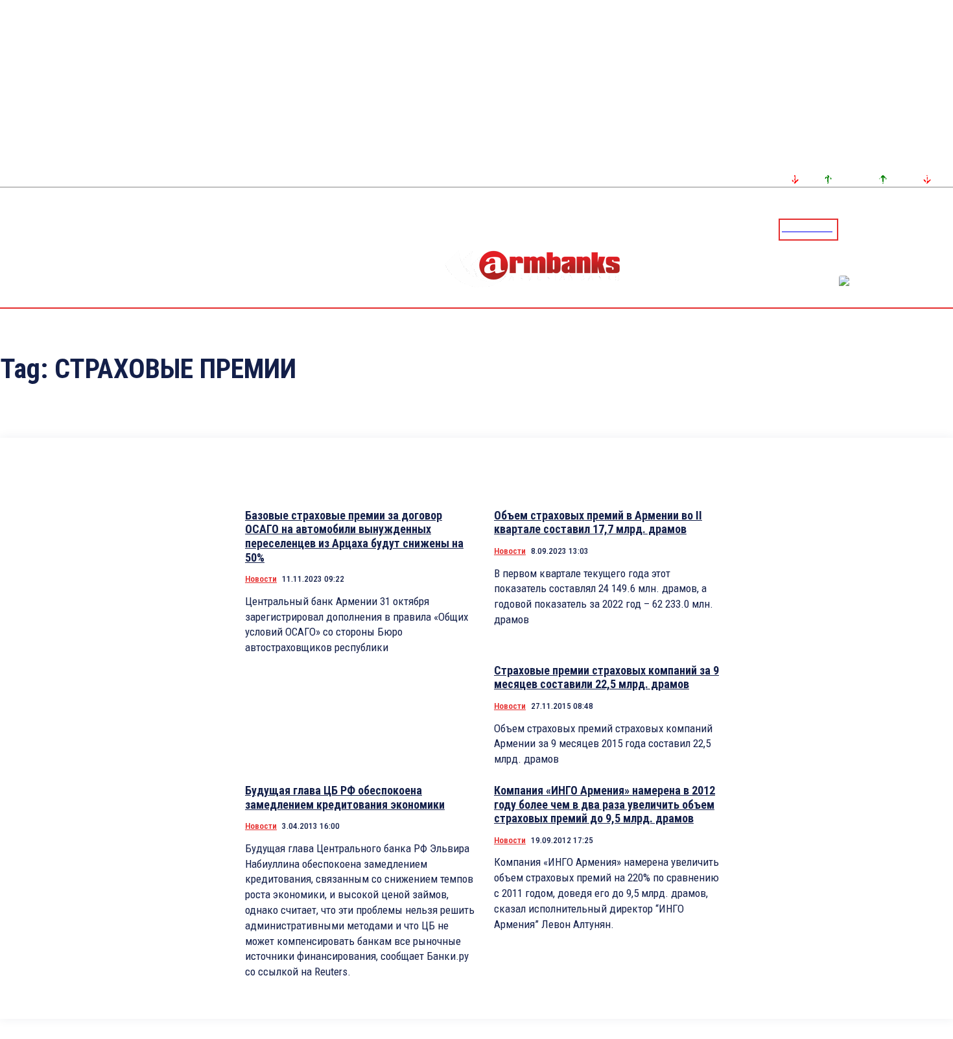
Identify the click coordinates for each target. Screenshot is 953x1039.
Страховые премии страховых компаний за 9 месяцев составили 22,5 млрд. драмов (606, 677)
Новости (261, 579)
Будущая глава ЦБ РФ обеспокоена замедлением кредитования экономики (345, 797)
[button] (851, 228)
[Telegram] (913, 229)
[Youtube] (929, 229)
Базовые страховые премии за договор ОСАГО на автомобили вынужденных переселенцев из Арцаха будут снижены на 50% (354, 536)
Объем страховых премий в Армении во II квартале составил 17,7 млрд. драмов (598, 522)
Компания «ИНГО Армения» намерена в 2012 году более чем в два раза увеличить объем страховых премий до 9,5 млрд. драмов (604, 804)
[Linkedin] (944, 229)
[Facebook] (898, 229)
